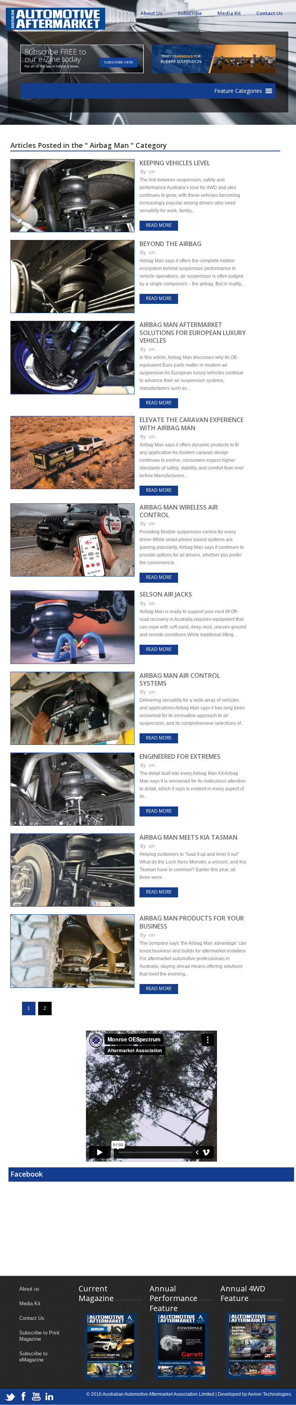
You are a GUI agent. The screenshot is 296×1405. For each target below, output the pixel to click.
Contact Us (269, 13)
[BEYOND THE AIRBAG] (72, 243)
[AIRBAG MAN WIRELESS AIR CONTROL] (72, 507)
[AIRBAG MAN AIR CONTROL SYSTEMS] (72, 675)
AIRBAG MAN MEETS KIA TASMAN (188, 837)
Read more (159, 225)
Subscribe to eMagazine (33, 1357)
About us (29, 1289)
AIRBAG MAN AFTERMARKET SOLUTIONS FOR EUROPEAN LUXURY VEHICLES (193, 332)
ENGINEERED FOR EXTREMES (180, 756)
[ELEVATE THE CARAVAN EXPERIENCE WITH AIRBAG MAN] (72, 419)
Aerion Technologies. (270, 1394)
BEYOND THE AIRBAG (171, 244)
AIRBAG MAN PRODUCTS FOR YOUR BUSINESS (192, 922)
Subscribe (190, 13)
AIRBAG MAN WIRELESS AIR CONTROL (179, 511)
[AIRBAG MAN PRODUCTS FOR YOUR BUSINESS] (72, 917)
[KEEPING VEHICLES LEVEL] (72, 162)
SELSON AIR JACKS (166, 594)
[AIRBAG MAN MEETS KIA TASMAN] (72, 837)
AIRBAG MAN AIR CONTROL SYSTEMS (180, 679)
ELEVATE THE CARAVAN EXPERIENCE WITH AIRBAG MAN (192, 424)
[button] (238, 91)
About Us (151, 13)
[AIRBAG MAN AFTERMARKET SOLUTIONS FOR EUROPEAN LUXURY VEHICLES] (72, 324)
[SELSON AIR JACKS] (72, 594)
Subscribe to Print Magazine (39, 1336)
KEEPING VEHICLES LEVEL (175, 163)
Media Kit (229, 13)
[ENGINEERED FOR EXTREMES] (72, 756)
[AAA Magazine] (55, 14)
